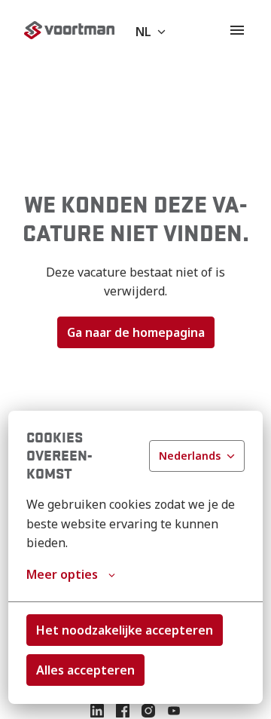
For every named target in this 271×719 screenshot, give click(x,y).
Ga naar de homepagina (136, 332)
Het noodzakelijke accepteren (124, 630)
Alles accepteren (85, 670)
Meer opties (62, 574)
